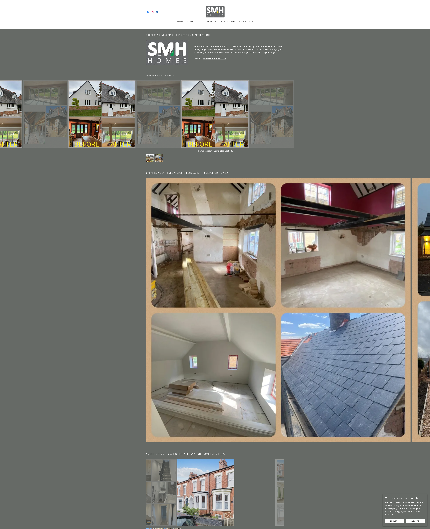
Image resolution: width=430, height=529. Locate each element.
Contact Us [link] (194, 21)
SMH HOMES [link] (246, 21)
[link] (148, 12)
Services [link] (210, 21)
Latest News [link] (228, 21)
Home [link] (180, 21)
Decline (394, 521)
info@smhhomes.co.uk (214, 58)
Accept (415, 521)
